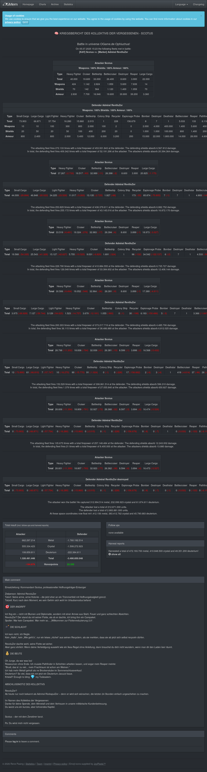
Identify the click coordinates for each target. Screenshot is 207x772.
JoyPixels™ (100, 763)
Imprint (47, 763)
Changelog (198, 4)
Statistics (68, 4)
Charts (42, 4)
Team (39, 763)
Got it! (25, 22)
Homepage (28, 4)
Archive (55, 4)
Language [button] (180, 4)
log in (15, 741)
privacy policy (13, 22)
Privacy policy (60, 763)
